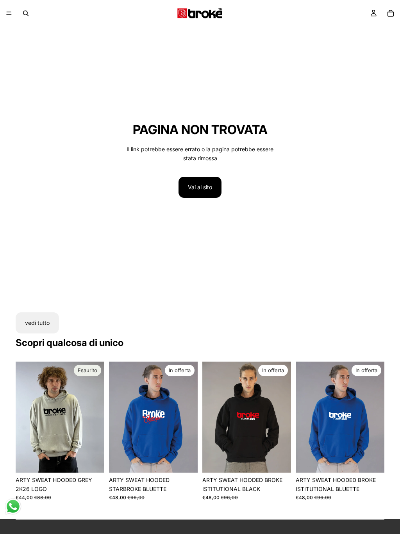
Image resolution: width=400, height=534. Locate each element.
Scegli (192, 460)
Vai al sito (200, 187)
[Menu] (9, 13)
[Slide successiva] (95, 417)
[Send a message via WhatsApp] (13, 506)
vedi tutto (37, 322)
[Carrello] (390, 13)
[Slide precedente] (24, 417)
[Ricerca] (25, 13)
